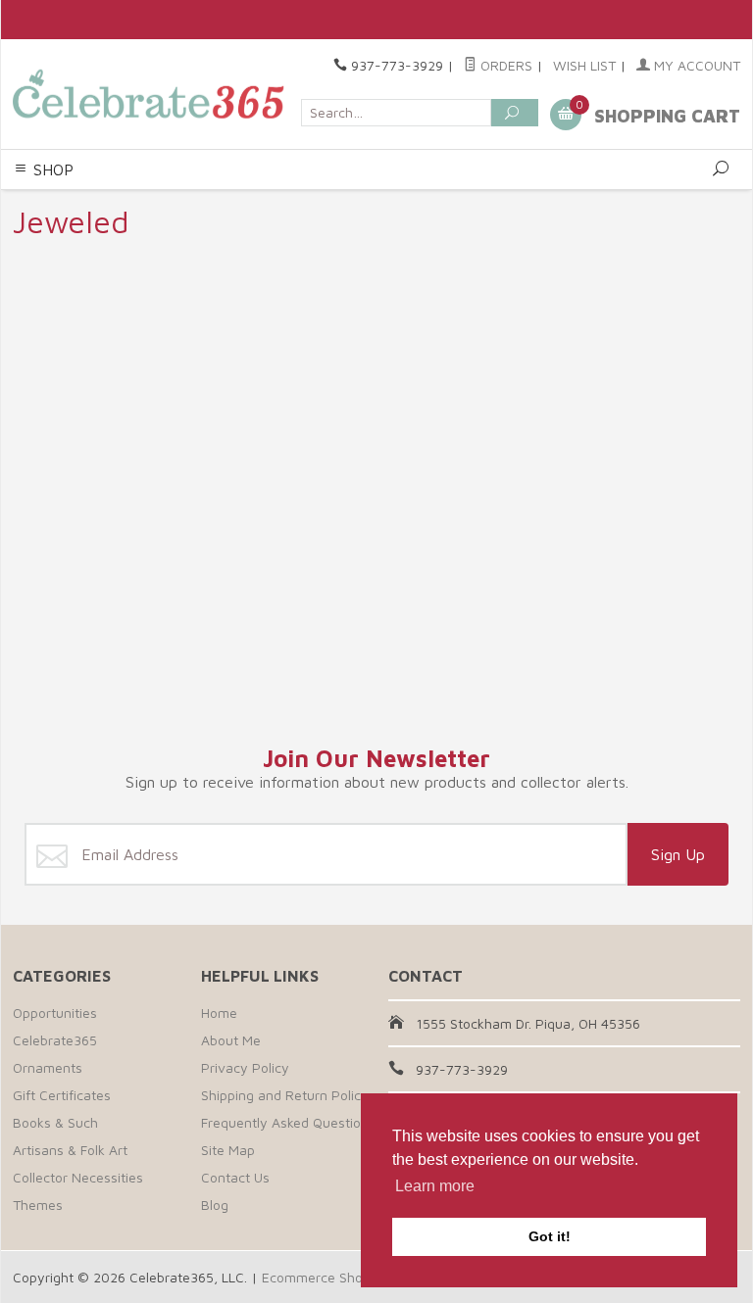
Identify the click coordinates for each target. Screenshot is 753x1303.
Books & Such (55, 1122)
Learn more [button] (435, 1186)
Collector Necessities (78, 1177)
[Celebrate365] (151, 94)
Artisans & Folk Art (70, 1149)
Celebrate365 (55, 1040)
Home (219, 1012)
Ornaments (47, 1067)
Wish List (584, 65)
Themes (38, 1204)
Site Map (228, 1149)
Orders (504, 65)
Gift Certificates (62, 1094)
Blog (214, 1204)
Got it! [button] (549, 1236)
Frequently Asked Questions (288, 1122)
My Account (695, 65)
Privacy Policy (245, 1067)
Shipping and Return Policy (285, 1094)
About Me (231, 1040)
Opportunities (55, 1012)
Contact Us (235, 1177)
